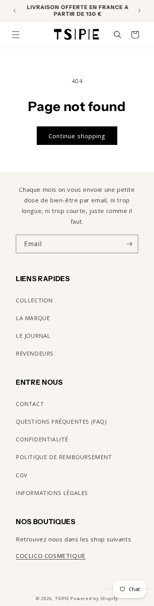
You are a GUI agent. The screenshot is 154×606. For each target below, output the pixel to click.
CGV (21, 475)
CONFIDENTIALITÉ (42, 439)
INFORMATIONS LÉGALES (52, 493)
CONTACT (30, 404)
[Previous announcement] (14, 10)
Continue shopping (77, 136)
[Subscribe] (129, 244)
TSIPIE (62, 598)
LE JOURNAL (33, 335)
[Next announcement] (139, 10)
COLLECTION (34, 300)
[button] (15, 34)
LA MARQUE (33, 318)
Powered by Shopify (94, 598)
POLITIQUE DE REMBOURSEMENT (64, 457)
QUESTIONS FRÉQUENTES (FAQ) (61, 421)
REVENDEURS (35, 353)
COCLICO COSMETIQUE (51, 556)
